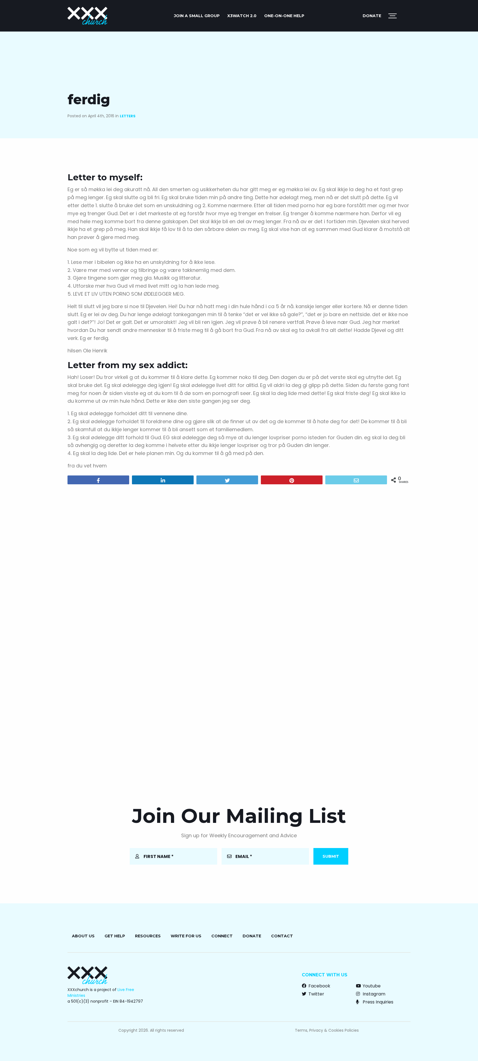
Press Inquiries (377, 1002)
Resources (148, 935)
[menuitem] (197, 15)
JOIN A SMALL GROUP (197, 15)
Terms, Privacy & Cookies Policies (327, 1030)
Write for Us (186, 935)
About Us (83, 935)
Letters (128, 116)
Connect (222, 935)
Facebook (318, 986)
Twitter (315, 994)
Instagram (373, 994)
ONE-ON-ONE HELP (284, 15)
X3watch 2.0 (241, 15)
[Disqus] (239, 559)
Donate (372, 15)
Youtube (371, 986)
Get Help (115, 935)
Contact (282, 935)
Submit (331, 856)
